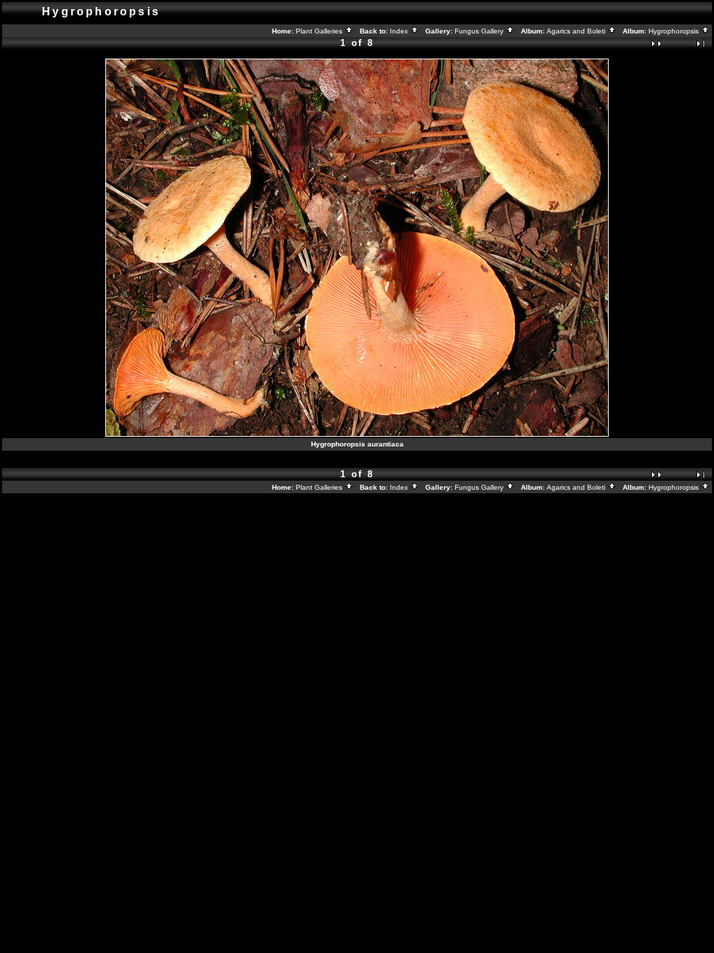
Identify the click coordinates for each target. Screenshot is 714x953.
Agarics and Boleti (577, 31)
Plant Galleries (320, 31)
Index (400, 31)
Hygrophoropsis (674, 31)
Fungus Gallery (480, 31)
